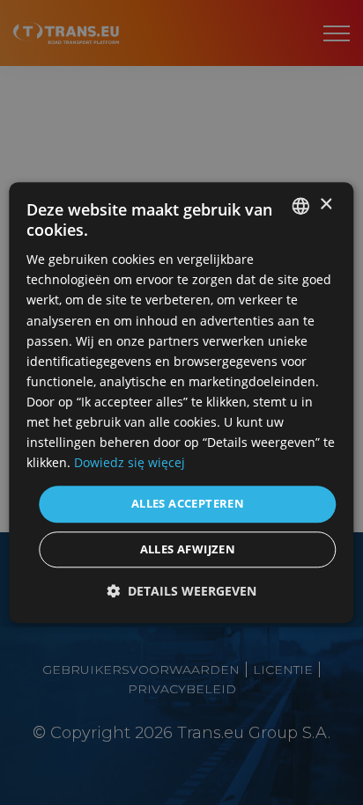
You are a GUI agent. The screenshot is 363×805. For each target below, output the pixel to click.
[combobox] (301, 206)
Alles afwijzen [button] (188, 549)
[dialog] (181, 402)
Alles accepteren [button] (187, 504)
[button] (181, 591)
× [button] (325, 204)
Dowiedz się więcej (129, 463)
